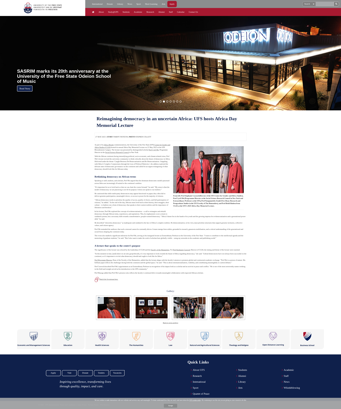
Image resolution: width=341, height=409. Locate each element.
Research (150, 12)
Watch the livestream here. (108, 279)
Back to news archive (170, 323)
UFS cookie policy (195, 400)
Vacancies (117, 373)
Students (126, 12)
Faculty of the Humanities (160, 250)
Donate (110, 4)
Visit (69, 373)
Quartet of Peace (201, 393)
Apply (172, 4)
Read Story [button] (24, 88)
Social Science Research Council (117, 152)
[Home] (93, 12)
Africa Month (109, 145)
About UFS (199, 370)
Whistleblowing (292, 387)
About (101, 12)
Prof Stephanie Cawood (181, 250)
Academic (138, 12)
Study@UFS (113, 12)
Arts (163, 4)
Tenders (101, 373)
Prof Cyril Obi (154, 150)
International (97, 4)
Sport (138, 4)
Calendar (180, 12)
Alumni (161, 12)
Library (120, 4)
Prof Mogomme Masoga (103, 260)
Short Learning (151, 4)
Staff (171, 12)
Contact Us (193, 12)
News (129, 4)
